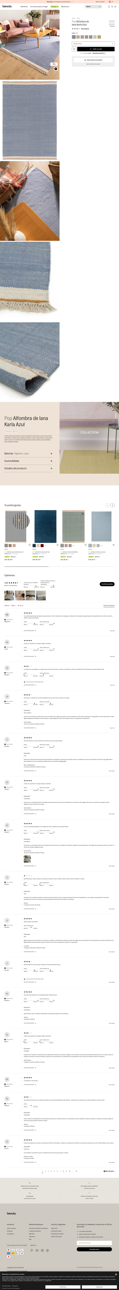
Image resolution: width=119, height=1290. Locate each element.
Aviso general (10, 1234)
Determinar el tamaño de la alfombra (38, 1228)
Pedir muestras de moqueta (94, 60)
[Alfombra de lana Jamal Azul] (45, 526)
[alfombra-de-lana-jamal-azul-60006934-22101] (34, 545)
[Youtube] (37, 1250)
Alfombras (24, 7)
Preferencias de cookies (57, 1234)
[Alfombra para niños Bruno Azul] (17, 526)
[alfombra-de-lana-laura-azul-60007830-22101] (90, 545)
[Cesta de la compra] (115, 6)
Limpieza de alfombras (35, 1231)
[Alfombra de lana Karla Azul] (73, 37)
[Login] (112, 6)
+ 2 (45, 545)
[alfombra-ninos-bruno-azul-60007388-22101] (6, 545)
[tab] (109, 606)
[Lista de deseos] (109, 6)
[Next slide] (112, 505)
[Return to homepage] (7, 6)
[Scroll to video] (56, 69)
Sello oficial (32, 1236)
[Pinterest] (31, 1250)
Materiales (31, 1234)
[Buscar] (99, 6)
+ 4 (73, 545)
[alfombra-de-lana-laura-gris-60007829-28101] (98, 545)
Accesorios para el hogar (39, 7)
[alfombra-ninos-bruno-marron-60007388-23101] (10, 545)
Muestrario (65, 7)
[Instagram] (42, 1250)
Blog (30, 1239)
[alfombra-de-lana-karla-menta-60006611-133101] (62, 545)
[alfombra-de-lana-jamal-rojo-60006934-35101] (42, 545)
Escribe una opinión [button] (107, 584)
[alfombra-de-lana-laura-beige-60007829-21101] (94, 545)
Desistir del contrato (56, 1236)
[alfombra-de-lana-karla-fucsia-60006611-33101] (66, 545)
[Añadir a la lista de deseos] (74, 49)
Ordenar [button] (6, 605)
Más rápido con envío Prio (98, 53)
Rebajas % (54, 7)
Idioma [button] (13, 605)
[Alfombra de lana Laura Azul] (101, 526)
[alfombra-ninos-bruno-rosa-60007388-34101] (14, 545)
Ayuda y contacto (100, 1)
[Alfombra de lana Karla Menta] (73, 526)
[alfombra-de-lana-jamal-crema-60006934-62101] (38, 545)
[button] (9, 595)
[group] (13, 583)
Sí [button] (35, 630)
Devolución (10, 1231)
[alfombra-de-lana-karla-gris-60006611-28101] (70, 545)
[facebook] (47, 1250)
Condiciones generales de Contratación (17, 1271)
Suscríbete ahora (94, 1249)
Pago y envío (54, 1228)
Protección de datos (56, 1231)
